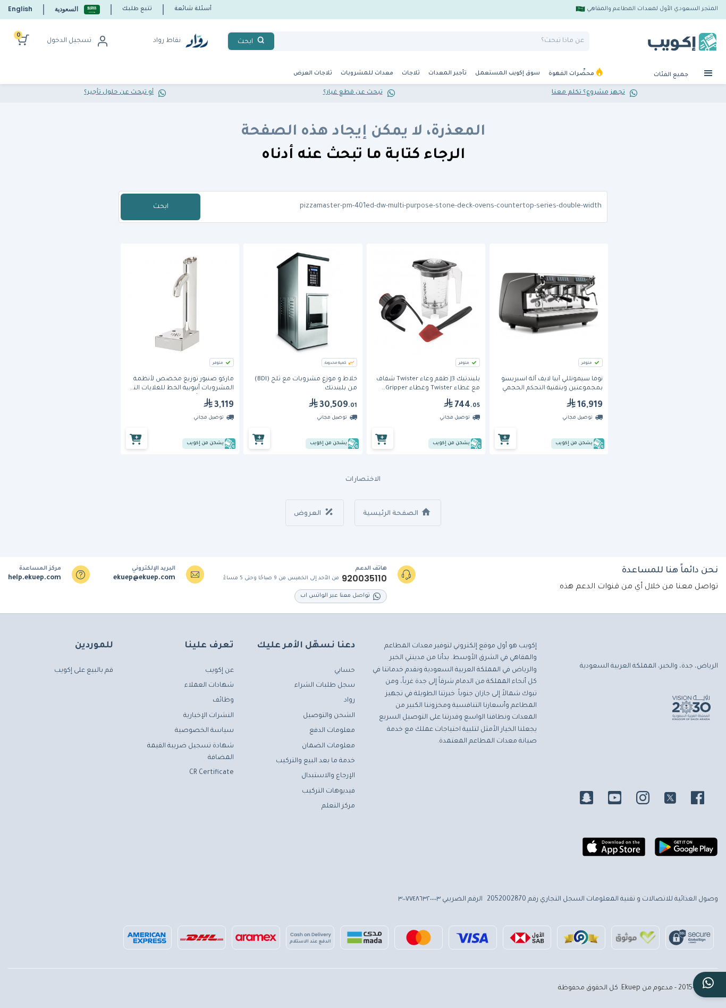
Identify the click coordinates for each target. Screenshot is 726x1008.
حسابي (344, 670)
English (20, 8)
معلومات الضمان (328, 746)
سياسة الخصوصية (204, 731)
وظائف (223, 700)
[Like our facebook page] (704, 799)
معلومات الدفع (332, 731)
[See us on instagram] (649, 799)
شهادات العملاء (209, 685)
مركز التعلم (338, 806)
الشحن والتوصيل (329, 716)
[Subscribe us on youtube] (621, 799)
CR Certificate (211, 773)
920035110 (364, 578)
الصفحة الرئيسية (391, 514)
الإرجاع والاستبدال (328, 776)
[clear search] (278, 41)
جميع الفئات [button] (672, 75)
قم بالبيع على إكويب (83, 670)
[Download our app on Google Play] (686, 851)
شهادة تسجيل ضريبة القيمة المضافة (190, 752)
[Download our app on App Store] (614, 851)
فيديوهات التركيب (328, 791)
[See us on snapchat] (593, 799)
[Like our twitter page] (676, 799)
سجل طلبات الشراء (324, 685)
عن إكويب (219, 670)
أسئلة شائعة (193, 9)
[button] (77, 9)
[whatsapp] (709, 984)
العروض (308, 514)
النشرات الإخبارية (208, 716)
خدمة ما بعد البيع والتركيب (315, 761)
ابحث (160, 207)
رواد (349, 700)
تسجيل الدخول (69, 41)
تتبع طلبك (137, 9)
